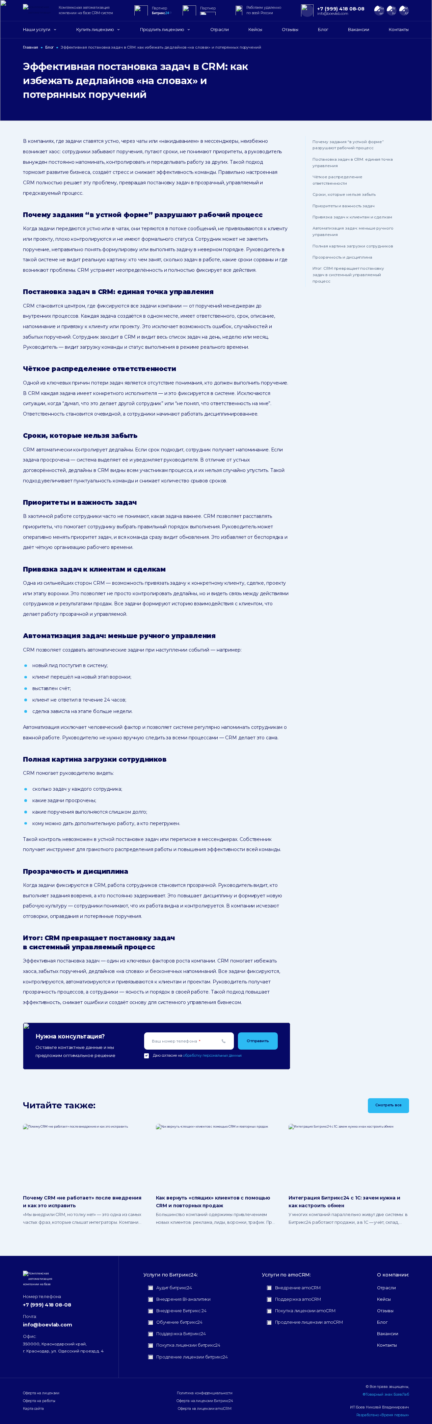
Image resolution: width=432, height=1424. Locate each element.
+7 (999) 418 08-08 (340, 8)
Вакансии (358, 29)
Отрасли (219, 29)
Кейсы (255, 29)
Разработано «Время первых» (382, 1415)
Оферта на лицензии (41, 1393)
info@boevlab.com (332, 14)
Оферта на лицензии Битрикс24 (205, 1401)
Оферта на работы (39, 1401)
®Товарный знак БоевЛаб (386, 1394)
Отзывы (290, 29)
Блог (323, 29)
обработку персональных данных (212, 1055)
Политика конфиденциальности (205, 1393)
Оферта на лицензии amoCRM (204, 1408)
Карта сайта (33, 1408)
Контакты (399, 29)
